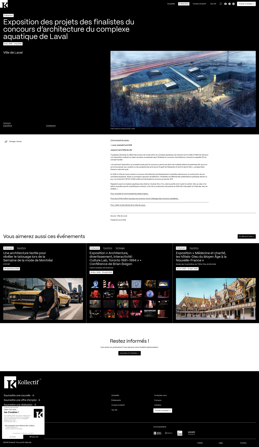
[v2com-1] (191, 433)
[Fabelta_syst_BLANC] (169, 433)
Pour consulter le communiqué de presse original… (129, 194)
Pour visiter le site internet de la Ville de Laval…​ (128, 205)
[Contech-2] (157, 433)
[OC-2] (180, 433)
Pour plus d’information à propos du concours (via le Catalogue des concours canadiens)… (144, 198)
